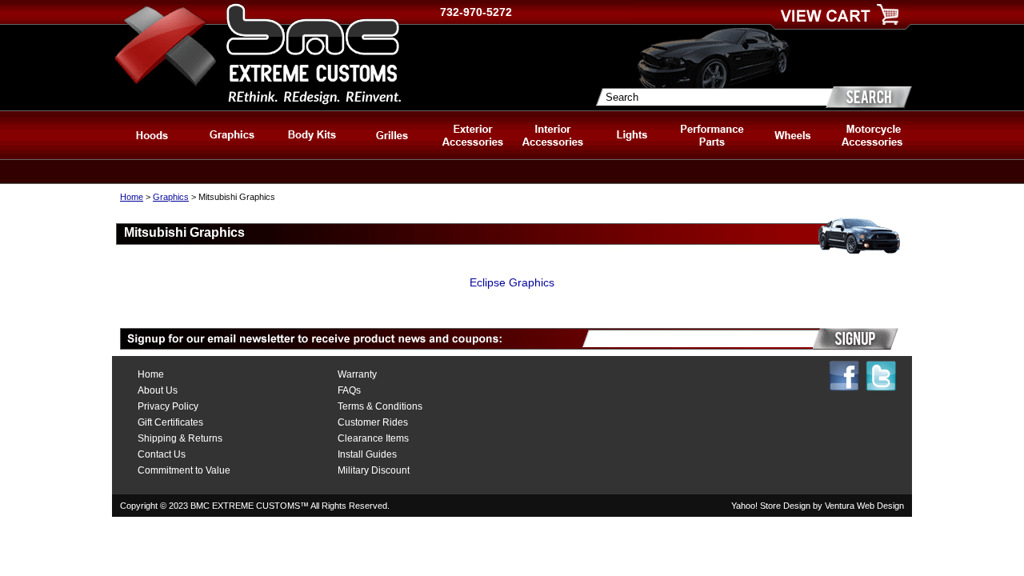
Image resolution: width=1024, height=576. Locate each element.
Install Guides (367, 454)
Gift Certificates (170, 422)
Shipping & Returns (180, 438)
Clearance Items (373, 438)
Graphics (171, 197)
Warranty (357, 374)
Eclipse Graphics (512, 282)
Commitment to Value (184, 470)
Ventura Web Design (864, 505)
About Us (158, 390)
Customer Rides (373, 422)
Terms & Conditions (380, 406)
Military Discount (374, 470)
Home (131, 197)
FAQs (349, 390)
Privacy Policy (168, 406)
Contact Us (162, 454)
